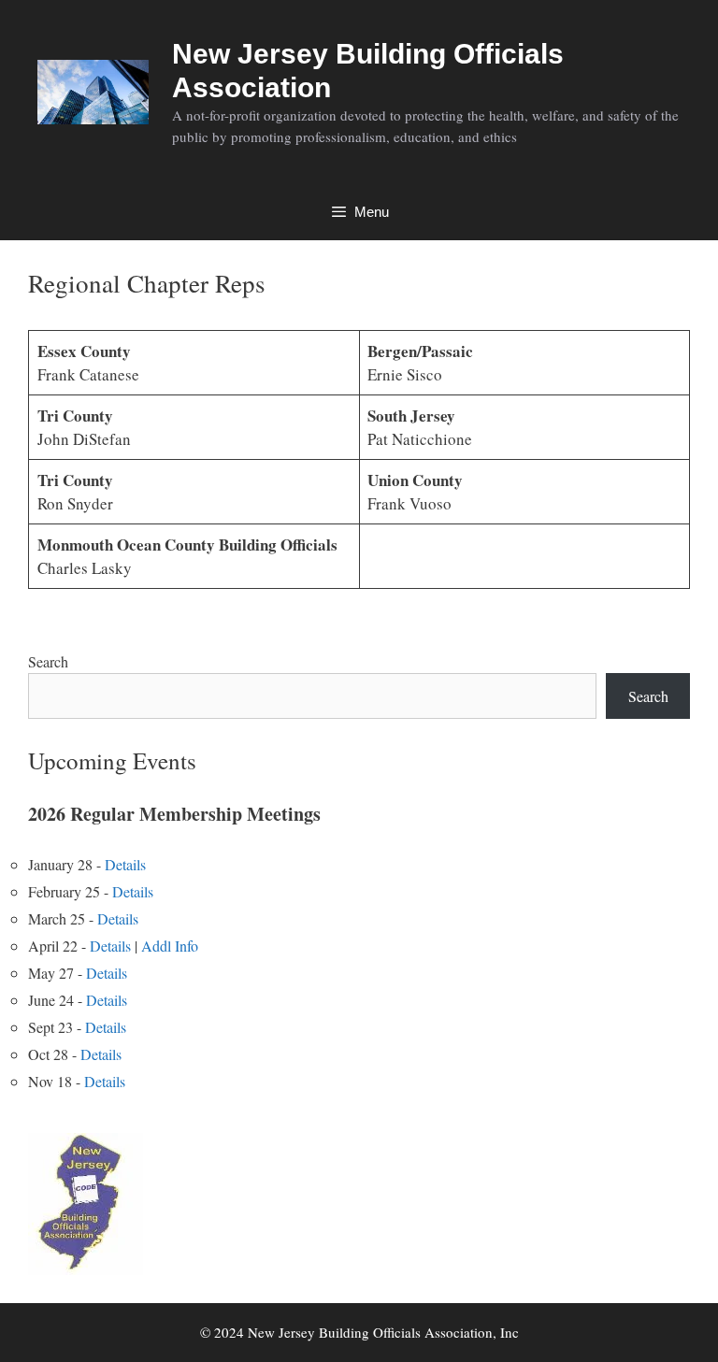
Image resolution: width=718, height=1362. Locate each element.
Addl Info (169, 945)
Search (48, 661)
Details (125, 864)
